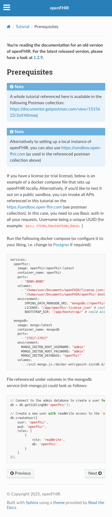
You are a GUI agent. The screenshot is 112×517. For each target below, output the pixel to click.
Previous (22, 473)
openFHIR (59, 8)
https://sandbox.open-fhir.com (34, 207)
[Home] (9, 26)
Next (93, 473)
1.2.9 (38, 58)
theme (59, 503)
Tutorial (22, 27)
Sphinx (32, 503)
